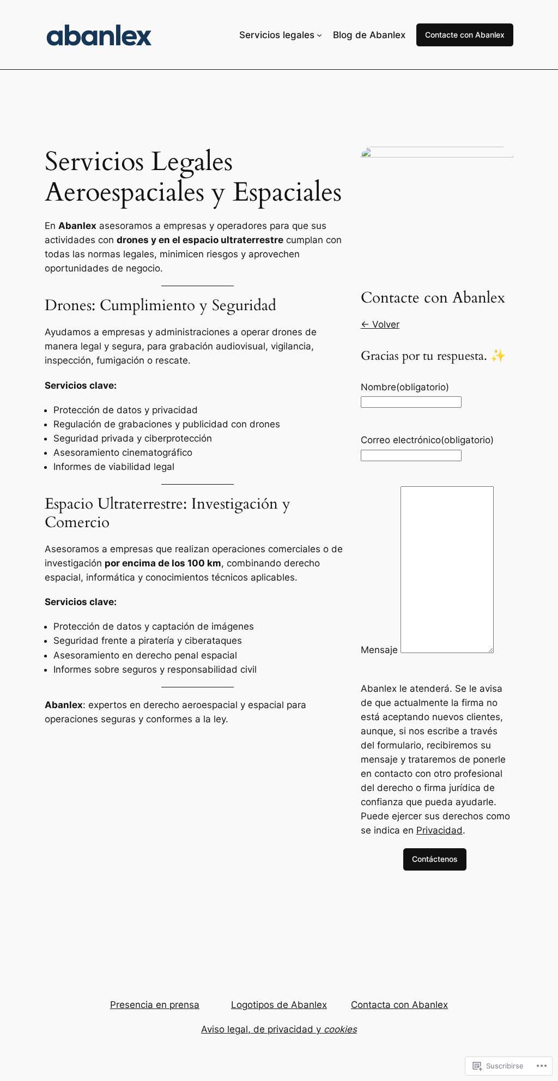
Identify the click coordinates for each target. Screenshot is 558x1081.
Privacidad (439, 830)
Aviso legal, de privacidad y (279, 1029)
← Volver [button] (380, 324)
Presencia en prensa (154, 1004)
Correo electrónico (427, 439)
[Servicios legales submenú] (319, 35)
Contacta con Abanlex (399, 1004)
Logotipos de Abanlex (279, 1004)
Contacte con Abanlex (465, 34)
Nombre (405, 387)
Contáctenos (435, 858)
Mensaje (379, 649)
